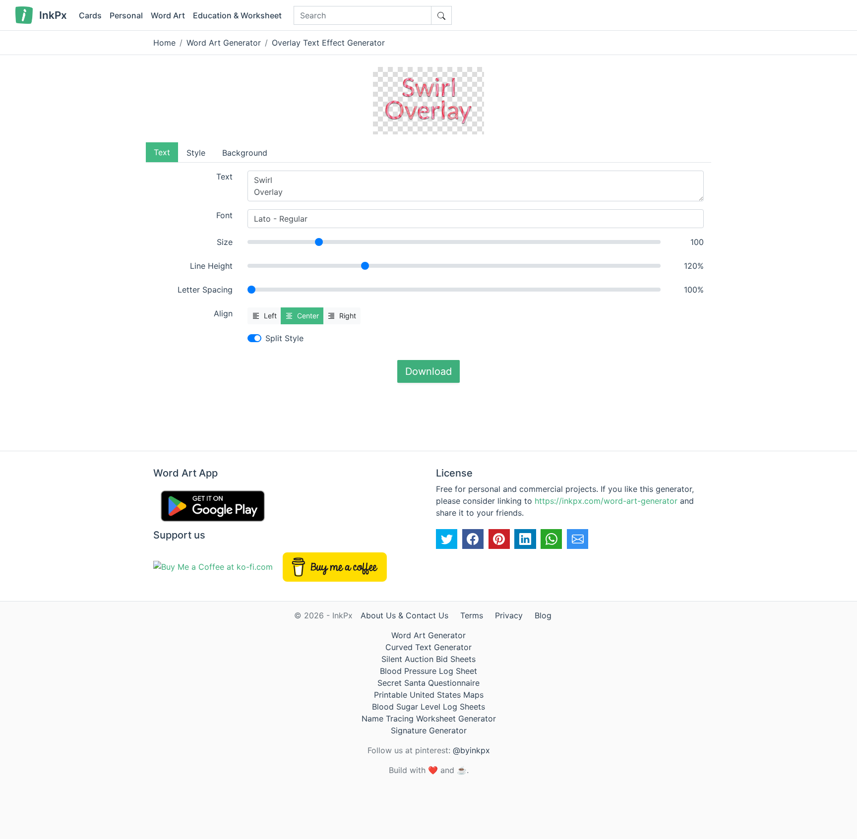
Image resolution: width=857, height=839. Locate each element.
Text (224, 176)
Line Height (211, 266)
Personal (126, 15)
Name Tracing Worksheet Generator (429, 718)
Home (164, 43)
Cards (90, 15)
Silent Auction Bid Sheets (428, 659)
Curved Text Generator (428, 647)
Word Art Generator (223, 43)
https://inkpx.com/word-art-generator (606, 501)
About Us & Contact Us (404, 615)
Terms (471, 615)
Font (224, 215)
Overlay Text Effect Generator (328, 43)
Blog (543, 615)
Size (225, 242)
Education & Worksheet (237, 15)
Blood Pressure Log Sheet (428, 671)
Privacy (509, 615)
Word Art (168, 15)
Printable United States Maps (429, 695)
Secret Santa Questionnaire (428, 683)
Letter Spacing (205, 290)
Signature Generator (429, 730)
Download (428, 371)
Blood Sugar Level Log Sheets (428, 707)
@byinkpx (471, 750)
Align (223, 313)
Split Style (284, 338)
